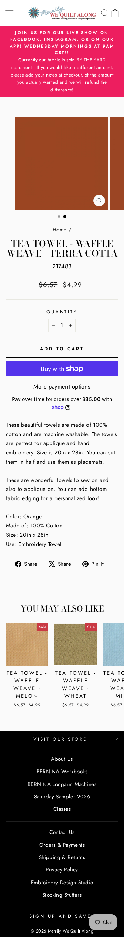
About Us (62, 759)
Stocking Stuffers (62, 895)
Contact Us (61, 832)
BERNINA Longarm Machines (62, 784)
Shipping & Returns (62, 857)
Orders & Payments (62, 845)
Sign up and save (60, 916)
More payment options (61, 386)
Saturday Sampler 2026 (62, 796)
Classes (62, 809)
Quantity (62, 312)
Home (60, 229)
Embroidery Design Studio (62, 882)
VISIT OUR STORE (60, 739)
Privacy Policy (62, 870)
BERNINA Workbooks (62, 771)
